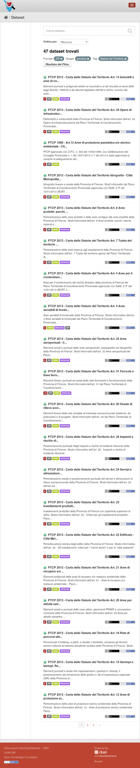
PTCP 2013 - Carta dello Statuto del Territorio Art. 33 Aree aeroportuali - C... (85, 341)
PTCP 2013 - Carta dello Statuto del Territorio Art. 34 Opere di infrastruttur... (87, 112)
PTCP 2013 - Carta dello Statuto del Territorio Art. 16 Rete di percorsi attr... (86, 635)
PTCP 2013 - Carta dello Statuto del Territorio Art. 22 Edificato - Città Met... (88, 537)
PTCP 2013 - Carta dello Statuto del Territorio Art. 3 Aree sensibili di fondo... (84, 308)
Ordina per (50, 41)
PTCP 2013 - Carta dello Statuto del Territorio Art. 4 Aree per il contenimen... (87, 275)
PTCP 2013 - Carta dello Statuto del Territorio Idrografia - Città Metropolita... (88, 177)
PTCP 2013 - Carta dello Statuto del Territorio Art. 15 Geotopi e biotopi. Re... (88, 664)
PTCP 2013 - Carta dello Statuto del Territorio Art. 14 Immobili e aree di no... (88, 79)
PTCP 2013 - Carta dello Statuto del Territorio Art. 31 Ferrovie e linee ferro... (88, 373)
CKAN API (10, 752)
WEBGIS (65, 98)
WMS (55, 98)
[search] (130, 30)
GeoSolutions (108, 756)
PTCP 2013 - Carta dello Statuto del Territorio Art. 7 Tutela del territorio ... (87, 242)
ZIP (49, 98)
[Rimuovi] (61, 58)
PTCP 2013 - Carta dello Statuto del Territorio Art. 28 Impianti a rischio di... (88, 439)
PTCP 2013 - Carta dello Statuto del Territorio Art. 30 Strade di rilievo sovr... (87, 406)
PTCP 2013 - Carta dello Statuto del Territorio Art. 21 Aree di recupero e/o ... (86, 569)
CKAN (100, 752)
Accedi (98, 761)
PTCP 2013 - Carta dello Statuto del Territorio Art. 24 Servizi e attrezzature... (87, 471)
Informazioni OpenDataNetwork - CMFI (26, 748)
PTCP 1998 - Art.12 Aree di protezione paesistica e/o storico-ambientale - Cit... (87, 144)
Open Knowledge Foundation (21, 757)
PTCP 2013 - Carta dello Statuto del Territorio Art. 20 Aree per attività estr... (87, 602)
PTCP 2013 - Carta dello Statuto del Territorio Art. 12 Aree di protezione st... (86, 696)
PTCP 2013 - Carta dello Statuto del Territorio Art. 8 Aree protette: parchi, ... (84, 210)
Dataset (17, 17)
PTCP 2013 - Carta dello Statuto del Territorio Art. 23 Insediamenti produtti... (81, 504)
